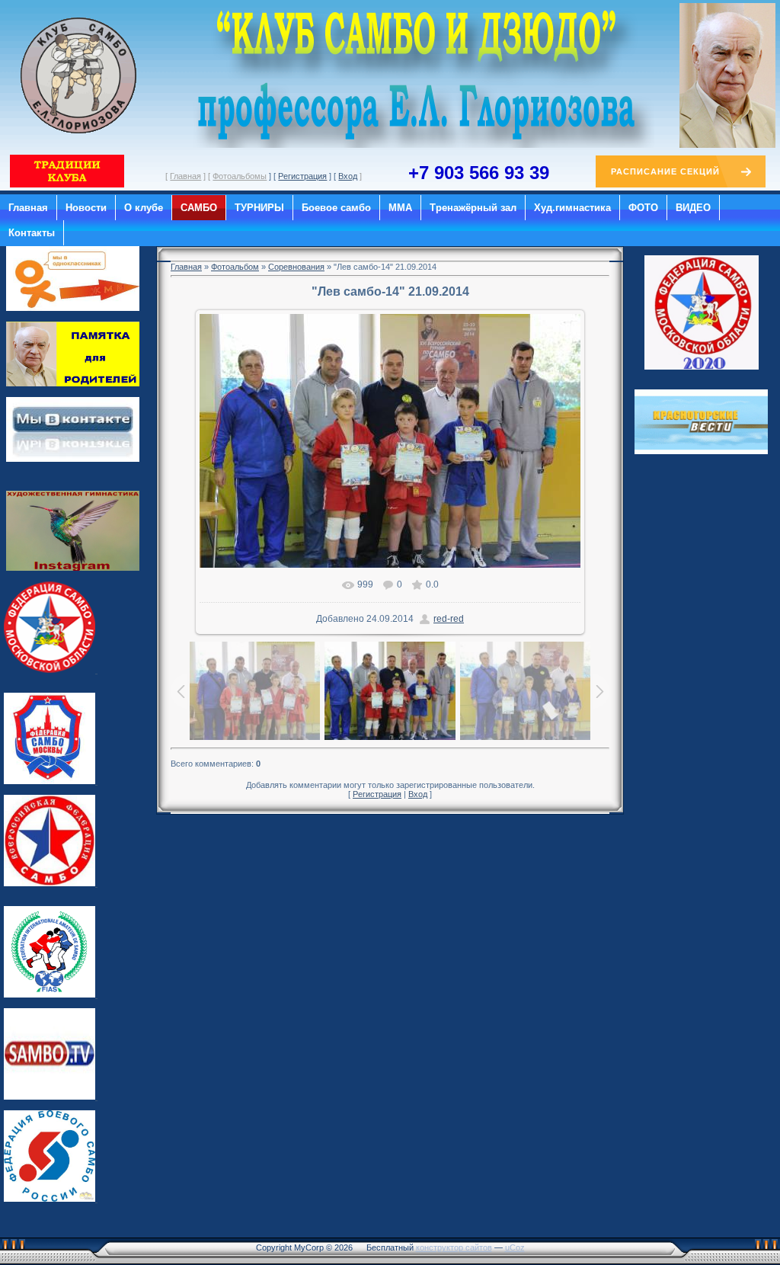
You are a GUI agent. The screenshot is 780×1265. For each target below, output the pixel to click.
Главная (185, 176)
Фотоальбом (235, 266)
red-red (448, 618)
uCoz (515, 1247)
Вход (347, 176)
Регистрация (302, 176)
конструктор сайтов (454, 1247)
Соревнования (296, 266)
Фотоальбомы (240, 176)
